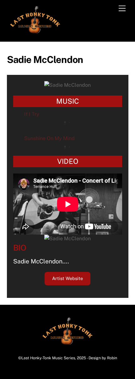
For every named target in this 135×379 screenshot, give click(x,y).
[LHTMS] (35, 33)
